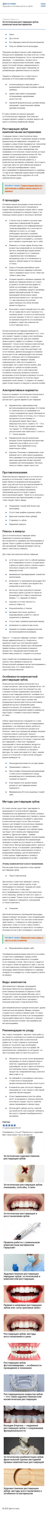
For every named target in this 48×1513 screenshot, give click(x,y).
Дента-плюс (9, 3)
